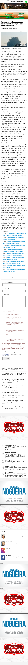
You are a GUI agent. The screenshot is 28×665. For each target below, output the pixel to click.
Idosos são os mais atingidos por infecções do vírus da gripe (11, 391)
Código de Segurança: (9, 352)
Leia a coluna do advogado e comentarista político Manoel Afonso (16, 543)
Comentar (6, 358)
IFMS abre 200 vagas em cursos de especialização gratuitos (14, 462)
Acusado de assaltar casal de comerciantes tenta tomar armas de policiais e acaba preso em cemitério (15, 455)
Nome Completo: (8, 282)
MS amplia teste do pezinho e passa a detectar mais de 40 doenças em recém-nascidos (13, 381)
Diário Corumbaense (14, 1)
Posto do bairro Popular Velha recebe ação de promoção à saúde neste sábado (13, 402)
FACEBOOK (8, 555)
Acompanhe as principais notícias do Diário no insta (16, 550)
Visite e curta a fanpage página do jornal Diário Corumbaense (15, 557)
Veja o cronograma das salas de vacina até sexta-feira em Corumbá (13, 369)
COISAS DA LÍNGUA (10, 535)
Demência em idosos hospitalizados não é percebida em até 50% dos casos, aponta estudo (14, 374)
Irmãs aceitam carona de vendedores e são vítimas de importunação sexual (16, 468)
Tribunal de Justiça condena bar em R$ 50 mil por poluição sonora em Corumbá (15, 448)
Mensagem (6, 294)
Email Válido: (6, 288)
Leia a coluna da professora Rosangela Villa (16, 536)
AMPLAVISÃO (9, 541)
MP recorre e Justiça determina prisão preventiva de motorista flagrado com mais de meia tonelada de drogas (15, 475)
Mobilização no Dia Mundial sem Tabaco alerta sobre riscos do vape (13, 396)
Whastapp (26, 1)
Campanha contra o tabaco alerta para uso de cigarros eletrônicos (13, 407)
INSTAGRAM (9, 548)
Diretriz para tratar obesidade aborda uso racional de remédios (12, 386)
